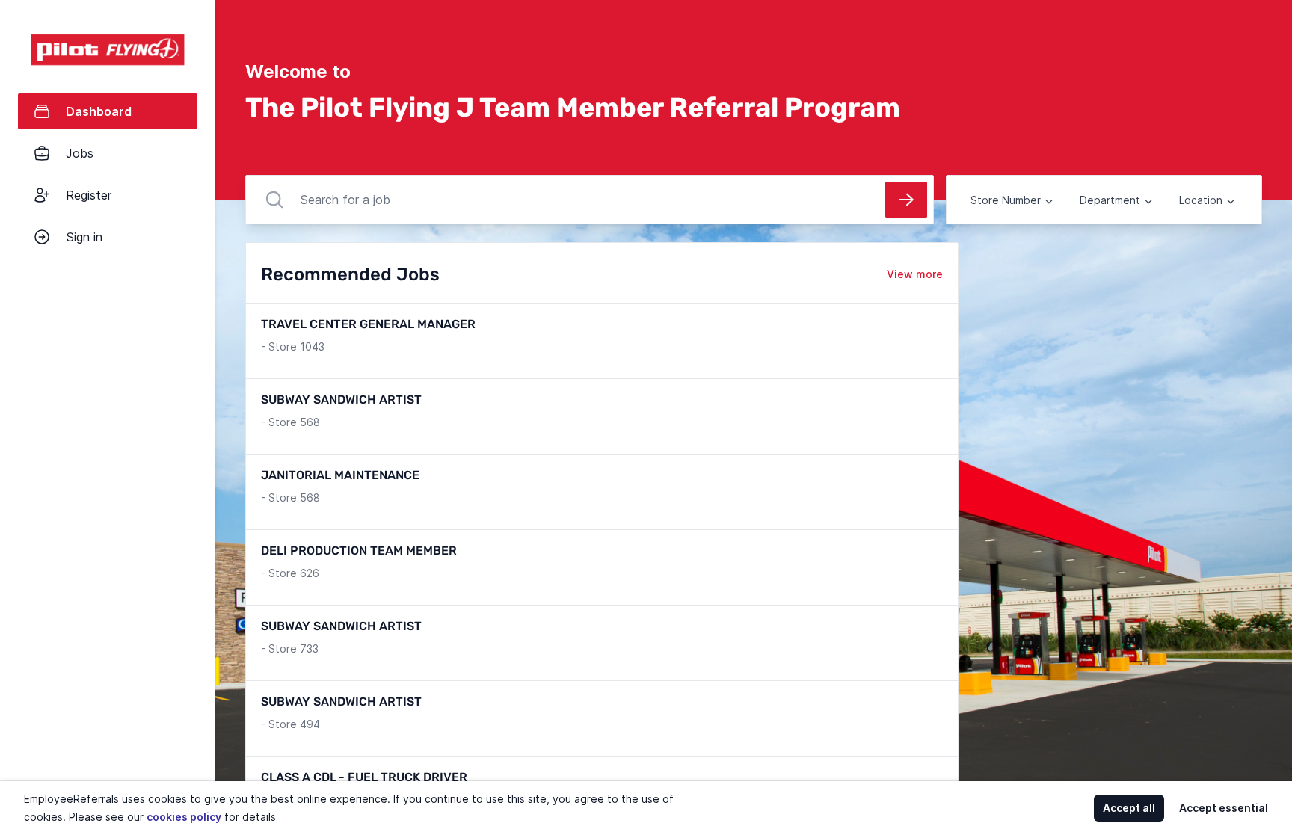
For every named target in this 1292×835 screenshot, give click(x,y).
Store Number (1005, 200)
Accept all (1129, 807)
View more (915, 274)
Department (1110, 200)
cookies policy (184, 816)
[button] (220, 417)
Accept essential (1223, 807)
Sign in (84, 236)
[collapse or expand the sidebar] (216, 21)
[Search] (906, 200)
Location (1200, 200)
